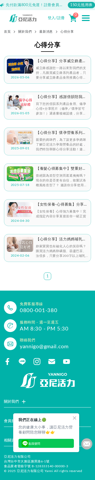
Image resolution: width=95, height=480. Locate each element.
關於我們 (25, 31)
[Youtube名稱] (66, 361)
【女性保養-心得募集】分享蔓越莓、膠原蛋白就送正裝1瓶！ (62, 205)
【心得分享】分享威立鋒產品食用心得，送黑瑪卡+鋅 (61, 61)
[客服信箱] (51, 361)
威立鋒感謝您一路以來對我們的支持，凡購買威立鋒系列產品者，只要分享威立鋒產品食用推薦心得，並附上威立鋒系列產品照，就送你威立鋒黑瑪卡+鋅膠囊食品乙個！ (61, 73)
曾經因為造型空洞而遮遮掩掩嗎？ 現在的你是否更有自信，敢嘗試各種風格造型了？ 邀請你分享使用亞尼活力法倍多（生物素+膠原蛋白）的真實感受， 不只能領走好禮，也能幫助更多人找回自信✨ (61, 181)
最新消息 (46, 31)
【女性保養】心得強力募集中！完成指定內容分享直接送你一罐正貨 (61, 214)
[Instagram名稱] (37, 361)
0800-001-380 (38, 310)
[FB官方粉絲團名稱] (7, 361)
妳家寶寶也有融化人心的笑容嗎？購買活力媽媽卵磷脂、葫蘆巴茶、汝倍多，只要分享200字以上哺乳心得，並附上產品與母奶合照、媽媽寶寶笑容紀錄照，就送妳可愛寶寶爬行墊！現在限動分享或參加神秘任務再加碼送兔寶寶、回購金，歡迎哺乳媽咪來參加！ (61, 251)
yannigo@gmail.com (44, 346)
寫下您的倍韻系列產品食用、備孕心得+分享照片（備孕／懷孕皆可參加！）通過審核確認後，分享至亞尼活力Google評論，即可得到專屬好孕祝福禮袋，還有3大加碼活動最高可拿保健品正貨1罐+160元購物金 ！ (61, 109)
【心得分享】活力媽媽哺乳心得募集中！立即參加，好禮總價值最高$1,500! (61, 239)
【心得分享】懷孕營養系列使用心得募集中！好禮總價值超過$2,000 (61, 133)
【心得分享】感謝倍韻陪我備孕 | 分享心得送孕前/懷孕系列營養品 (62, 97)
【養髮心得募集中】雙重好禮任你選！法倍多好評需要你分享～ (61, 169)
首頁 (7, 31)
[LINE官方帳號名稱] (22, 361)
